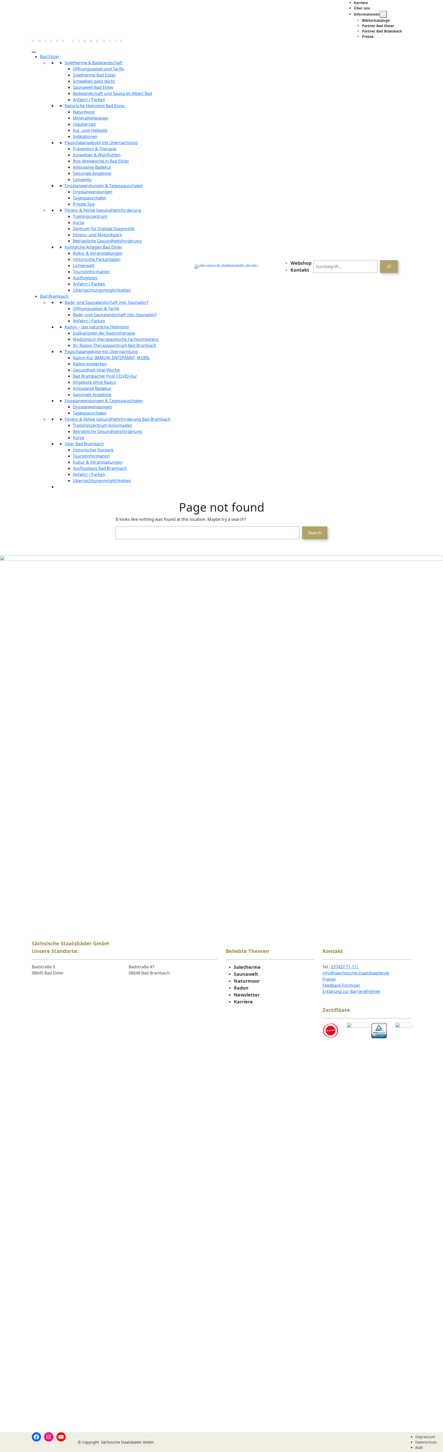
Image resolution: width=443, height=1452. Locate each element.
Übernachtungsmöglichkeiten (102, 290)
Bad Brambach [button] (54, 296)
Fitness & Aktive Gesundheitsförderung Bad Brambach (117, 419)
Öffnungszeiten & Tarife (96, 308)
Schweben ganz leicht (94, 81)
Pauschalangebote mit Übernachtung (101, 142)
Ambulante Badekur (92, 167)
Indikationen (85, 136)
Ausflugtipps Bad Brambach (100, 468)
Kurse (78, 222)
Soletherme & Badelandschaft (94, 63)
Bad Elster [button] (49, 56)
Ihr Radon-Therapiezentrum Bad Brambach (114, 345)
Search (314, 533)
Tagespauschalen (89, 198)
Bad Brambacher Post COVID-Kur (105, 376)
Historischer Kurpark (93, 450)
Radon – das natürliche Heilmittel (97, 327)
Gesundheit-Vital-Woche (96, 370)
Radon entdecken (90, 364)
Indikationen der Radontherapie (104, 333)
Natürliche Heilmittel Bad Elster (95, 106)
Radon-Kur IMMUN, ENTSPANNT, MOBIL (111, 358)
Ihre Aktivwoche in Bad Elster (101, 161)
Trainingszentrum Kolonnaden (102, 425)
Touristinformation (91, 271)
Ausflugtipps (85, 278)
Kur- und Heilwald (90, 130)
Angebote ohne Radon (94, 382)
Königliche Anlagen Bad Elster (93, 247)
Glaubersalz (84, 124)
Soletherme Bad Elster (94, 75)
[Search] (389, 266)
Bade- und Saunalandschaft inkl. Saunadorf (106, 302)
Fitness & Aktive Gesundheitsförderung (103, 210)
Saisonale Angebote (92, 173)
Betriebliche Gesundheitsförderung (107, 241)
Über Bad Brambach (84, 444)
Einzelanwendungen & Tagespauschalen (104, 185)
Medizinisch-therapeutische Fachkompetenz (116, 339)
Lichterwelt (83, 265)
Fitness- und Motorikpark (97, 235)
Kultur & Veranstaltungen (98, 253)
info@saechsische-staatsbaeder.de (356, 973)
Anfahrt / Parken (89, 99)
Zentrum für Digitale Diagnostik (104, 228)
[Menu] (34, 52)
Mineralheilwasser (90, 118)
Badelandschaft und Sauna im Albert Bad (112, 93)
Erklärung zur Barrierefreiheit (351, 991)
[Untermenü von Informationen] (383, 14)
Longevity (82, 179)
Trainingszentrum (90, 216)
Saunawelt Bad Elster (93, 87)
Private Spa (84, 204)
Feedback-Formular (341, 985)
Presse (329, 979)
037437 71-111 (345, 967)
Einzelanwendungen (92, 192)
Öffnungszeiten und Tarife (98, 69)
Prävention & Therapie (94, 149)
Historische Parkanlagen (96, 259)
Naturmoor (84, 112)
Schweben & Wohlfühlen (96, 155)
